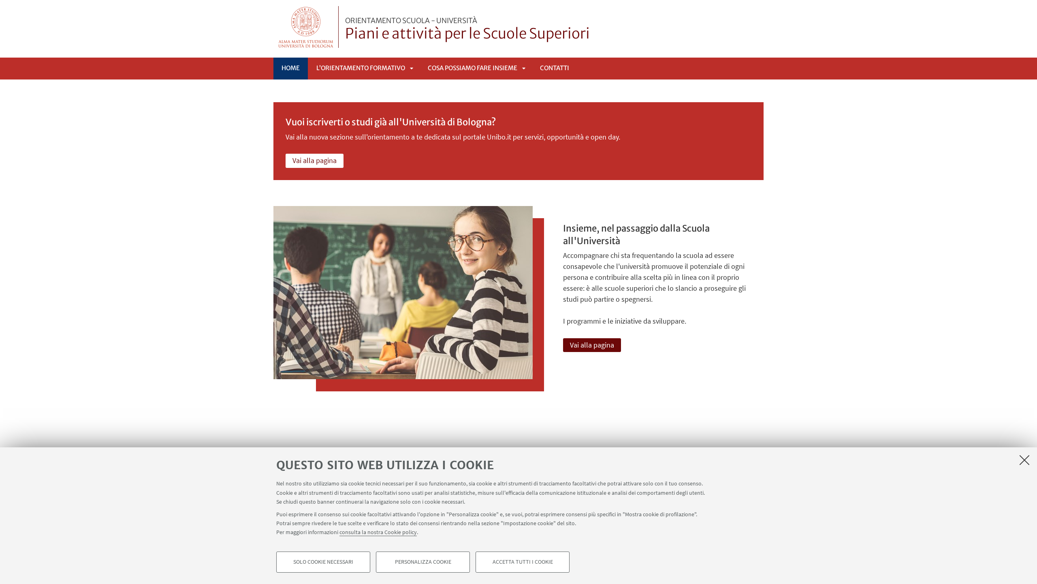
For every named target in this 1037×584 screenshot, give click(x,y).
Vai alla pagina (314, 160)
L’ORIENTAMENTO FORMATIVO (360, 68)
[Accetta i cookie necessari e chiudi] (1024, 459)
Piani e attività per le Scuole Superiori (467, 29)
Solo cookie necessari (323, 562)
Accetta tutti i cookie (523, 562)
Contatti (554, 68)
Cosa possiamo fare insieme (472, 68)
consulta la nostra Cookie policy (378, 532)
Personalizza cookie (423, 562)
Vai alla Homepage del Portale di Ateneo (306, 27)
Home (291, 68)
